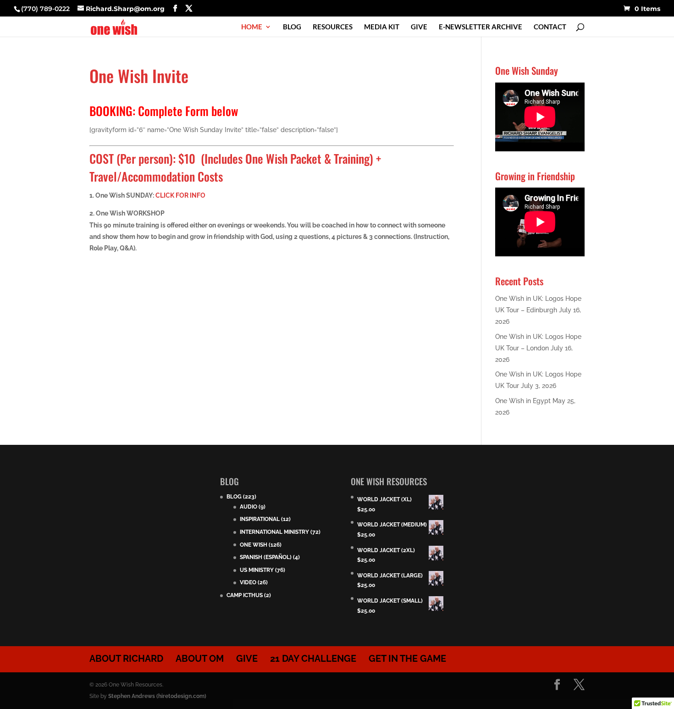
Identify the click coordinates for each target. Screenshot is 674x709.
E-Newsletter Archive (480, 27)
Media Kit (381, 27)
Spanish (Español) (266, 557)
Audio (248, 507)
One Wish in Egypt (523, 400)
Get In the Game (407, 658)
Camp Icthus (245, 595)
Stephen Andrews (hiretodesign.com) (157, 696)
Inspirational (260, 519)
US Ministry (257, 570)
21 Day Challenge (313, 658)
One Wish (253, 545)
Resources (333, 27)
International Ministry (274, 532)
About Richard (126, 658)
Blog (292, 27)
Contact (550, 27)
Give (419, 27)
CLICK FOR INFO (180, 195)
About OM (200, 658)
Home (251, 27)
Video (248, 582)
